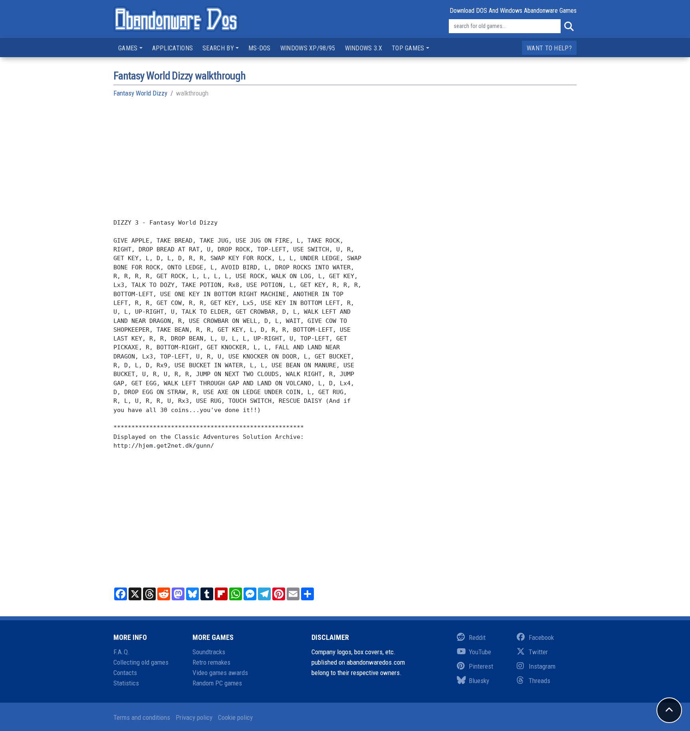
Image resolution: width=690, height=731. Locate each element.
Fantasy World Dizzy (140, 93)
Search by (218, 48)
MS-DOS (259, 48)
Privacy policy (194, 717)
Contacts (125, 673)
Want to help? (549, 48)
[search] (569, 26)
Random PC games (217, 683)
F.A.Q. (121, 652)
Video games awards (220, 673)
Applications (172, 48)
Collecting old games (141, 662)
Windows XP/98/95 (307, 48)
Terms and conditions (141, 717)
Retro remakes (211, 662)
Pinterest (481, 666)
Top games (408, 48)
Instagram (542, 666)
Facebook (541, 637)
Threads (539, 681)
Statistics (126, 683)
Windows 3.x (363, 48)
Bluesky (479, 681)
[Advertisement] (345, 162)
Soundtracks (208, 652)
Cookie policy (235, 717)
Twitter (538, 652)
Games (128, 48)
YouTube (480, 652)
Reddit (477, 637)
